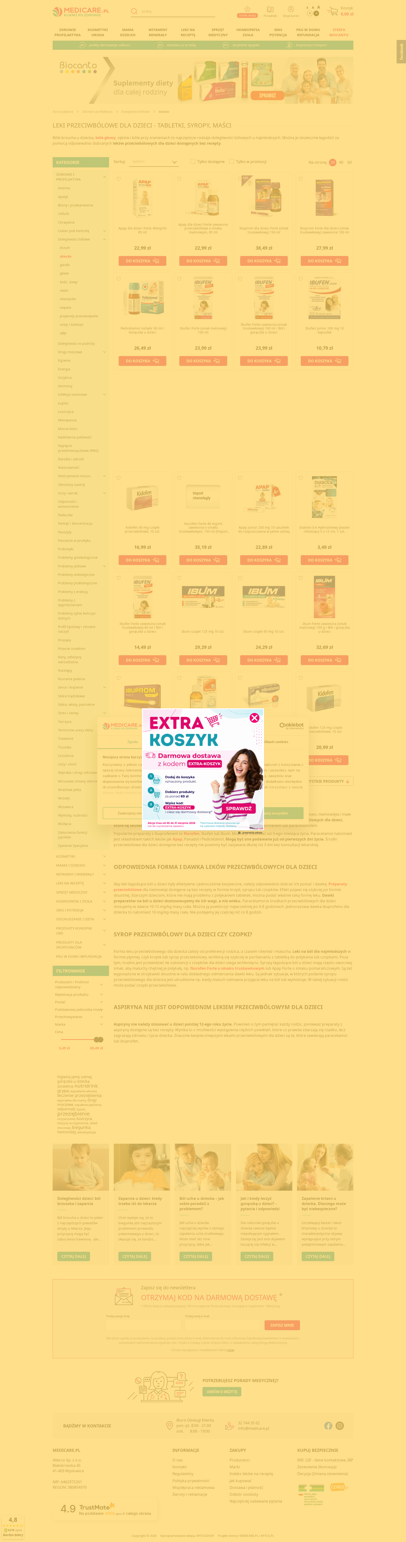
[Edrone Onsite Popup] (203, 771)
